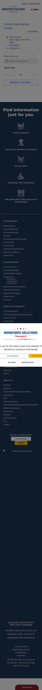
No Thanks (12, 362)
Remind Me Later (28, 362)
